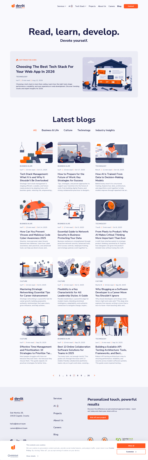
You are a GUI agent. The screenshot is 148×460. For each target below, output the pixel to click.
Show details (31, 456)
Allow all (131, 446)
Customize (130, 451)
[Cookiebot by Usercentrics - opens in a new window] (13, 456)
